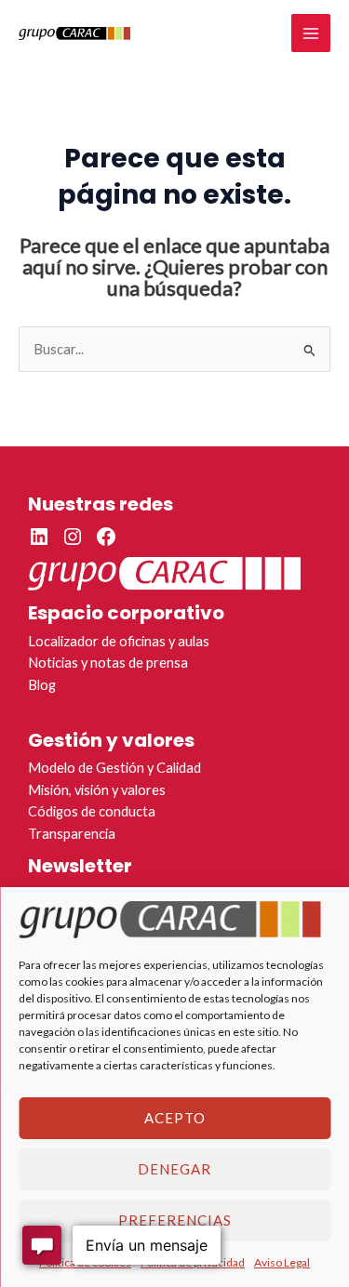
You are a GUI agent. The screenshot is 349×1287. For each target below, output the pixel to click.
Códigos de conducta (91, 811)
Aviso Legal (282, 1262)
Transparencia (71, 834)
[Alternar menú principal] (310, 33)
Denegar (174, 1169)
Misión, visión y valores (97, 790)
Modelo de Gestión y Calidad (114, 768)
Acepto (175, 1117)
